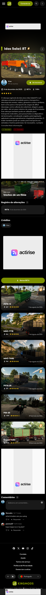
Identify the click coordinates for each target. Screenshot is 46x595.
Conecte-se (25, 4)
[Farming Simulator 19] (28, 48)
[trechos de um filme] (38, 194)
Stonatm (9, 513)
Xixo (10, 81)
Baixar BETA (24, 280)
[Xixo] (4, 82)
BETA (15, 210)
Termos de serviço (23, 562)
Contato (23, 554)
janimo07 (9, 524)
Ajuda (23, 558)
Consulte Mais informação (11, 126)
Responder (17, 519)
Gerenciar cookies (23, 569)
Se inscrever (37, 82)
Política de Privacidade (23, 566)
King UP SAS (30, 588)
